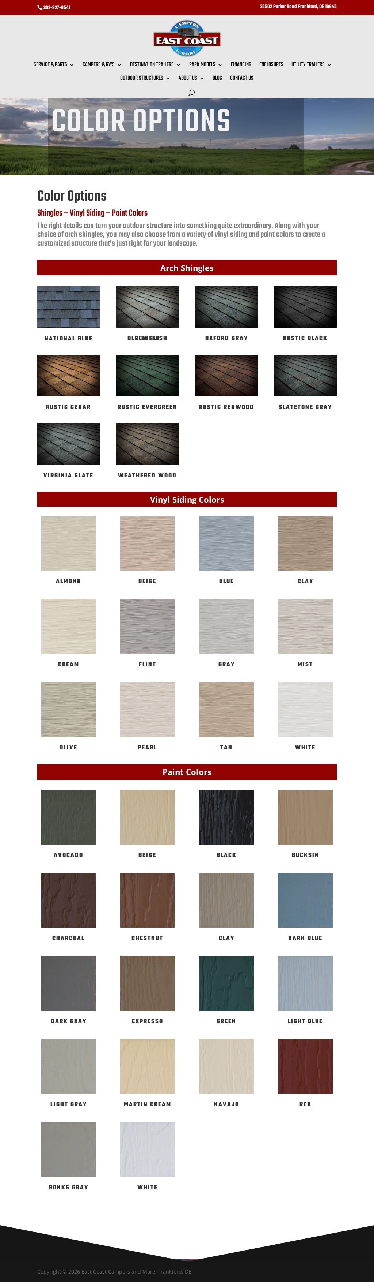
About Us (188, 79)
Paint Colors (130, 213)
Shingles (49, 213)
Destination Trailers (152, 66)
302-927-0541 (56, 8)
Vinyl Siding (87, 213)
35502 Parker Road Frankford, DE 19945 (298, 7)
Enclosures (271, 66)
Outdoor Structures (141, 79)
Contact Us (241, 79)
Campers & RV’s (99, 66)
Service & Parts (50, 66)
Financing (241, 66)
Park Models (202, 66)
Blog (217, 79)
